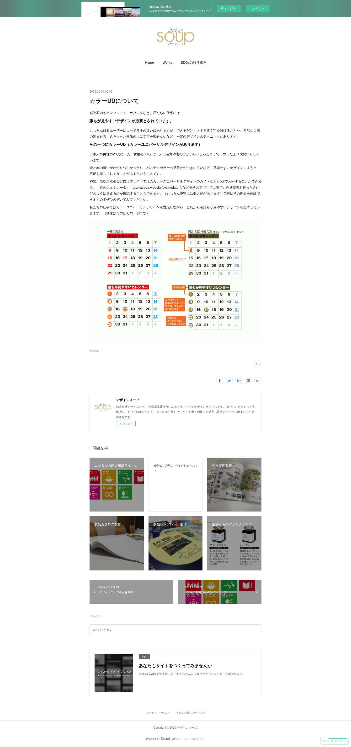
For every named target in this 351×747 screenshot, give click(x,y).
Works (167, 62)
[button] (149, 62)
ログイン (257, 8)
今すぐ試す (229, 8)
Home (149, 62)
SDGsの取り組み (193, 62)
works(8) (94, 351)
